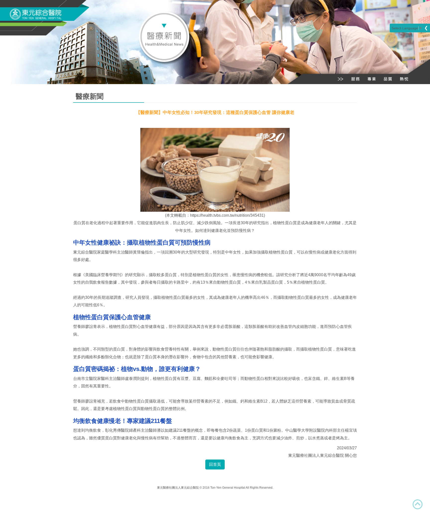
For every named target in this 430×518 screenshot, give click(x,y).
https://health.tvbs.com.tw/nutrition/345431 (227, 215)
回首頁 (215, 464)
